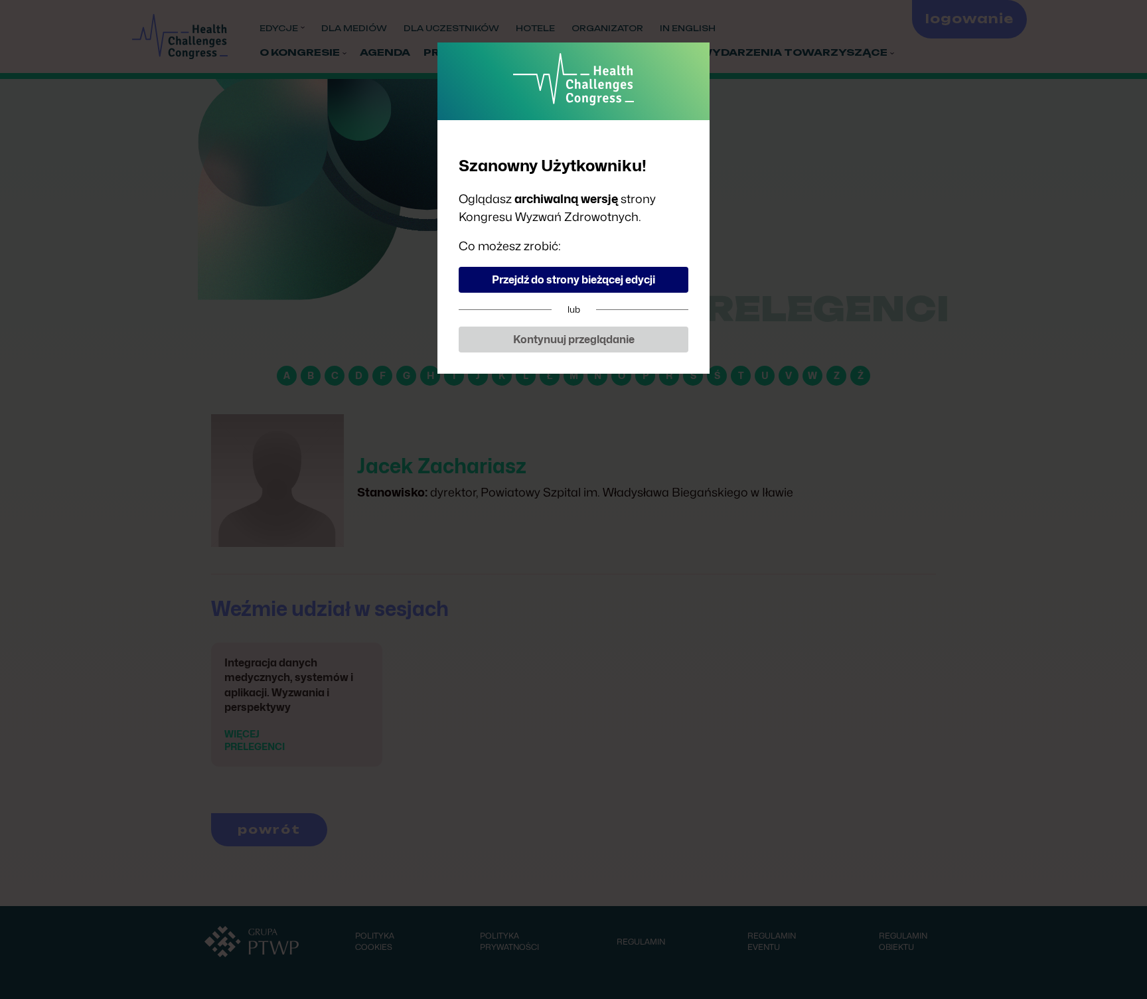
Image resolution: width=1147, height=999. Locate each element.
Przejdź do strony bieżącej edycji (573, 279)
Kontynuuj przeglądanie (574, 339)
